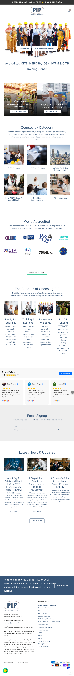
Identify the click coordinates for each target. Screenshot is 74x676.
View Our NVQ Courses (19, 111)
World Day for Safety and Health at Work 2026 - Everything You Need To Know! (14, 484)
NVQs (40, 610)
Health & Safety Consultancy (47, 605)
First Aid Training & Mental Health (49, 622)
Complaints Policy (44, 641)
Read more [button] (6, 397)
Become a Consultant (45, 608)
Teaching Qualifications (45, 627)
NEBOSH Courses (44, 616)
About (40, 633)
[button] (24, 48)
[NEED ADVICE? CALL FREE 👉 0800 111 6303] (37, 2)
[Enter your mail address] (58, 430)
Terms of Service (43, 646)
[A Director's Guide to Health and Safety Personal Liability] (60, 464)
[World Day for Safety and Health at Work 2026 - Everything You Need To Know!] (14, 464)
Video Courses (43, 624)
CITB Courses (42, 613)
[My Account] (65, 11)
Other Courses (43, 630)
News (40, 635)
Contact (40, 638)
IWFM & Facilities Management (48, 619)
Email (15, 426)
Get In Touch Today (52, 111)
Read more (14, 511)
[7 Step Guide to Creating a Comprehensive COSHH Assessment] (37, 464)
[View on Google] (4, 384)
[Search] (62, 11)
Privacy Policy (42, 644)
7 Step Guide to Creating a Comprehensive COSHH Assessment (37, 484)
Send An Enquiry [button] (62, 585)
